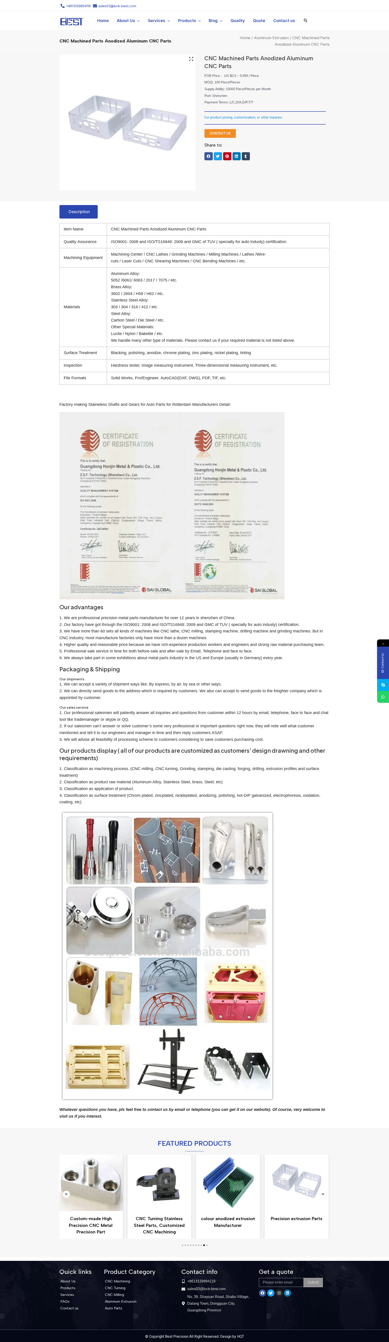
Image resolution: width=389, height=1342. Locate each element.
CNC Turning (115, 1288)
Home (245, 38)
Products (67, 1288)
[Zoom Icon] (191, 59)
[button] (208, 156)
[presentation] (66, 1194)
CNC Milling (114, 1295)
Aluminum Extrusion (271, 38)
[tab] (78, 212)
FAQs (65, 1301)
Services (67, 1295)
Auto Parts (113, 1308)
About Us (68, 1281)
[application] (137, 20)
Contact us (69, 1308)
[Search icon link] (306, 21)
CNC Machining (117, 1281)
